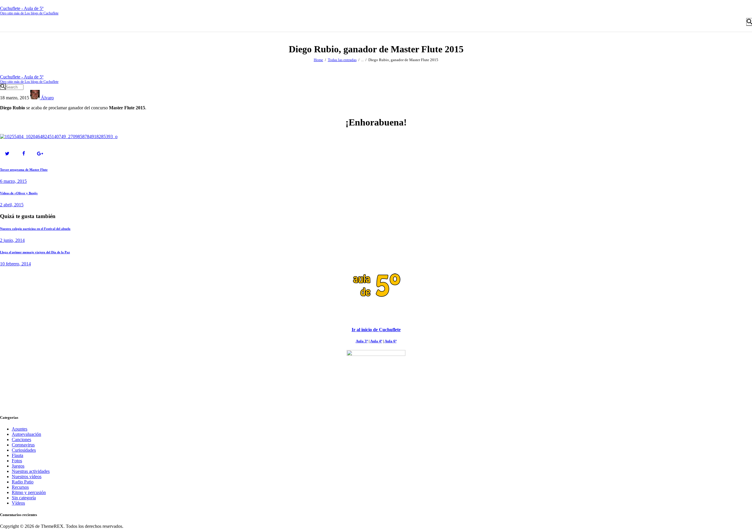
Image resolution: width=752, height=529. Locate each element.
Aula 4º (376, 341)
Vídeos (18, 502)
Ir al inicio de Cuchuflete (376, 329)
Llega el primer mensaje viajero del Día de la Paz (35, 252)
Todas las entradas (342, 60)
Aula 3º (362, 341)
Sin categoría (24, 497)
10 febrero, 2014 (15, 263)
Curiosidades (24, 450)
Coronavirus (23, 444)
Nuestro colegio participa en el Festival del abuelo (35, 228)
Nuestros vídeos (26, 476)
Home (318, 60)
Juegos (18, 465)
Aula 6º (391, 341)
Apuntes (19, 428)
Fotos (17, 460)
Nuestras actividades (31, 471)
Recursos (20, 487)
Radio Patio (22, 481)
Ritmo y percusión (29, 492)
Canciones (21, 439)
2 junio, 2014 (12, 240)
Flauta (17, 455)
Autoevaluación (26, 434)
